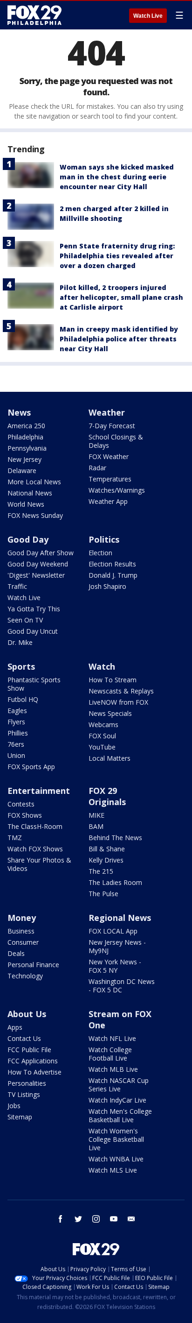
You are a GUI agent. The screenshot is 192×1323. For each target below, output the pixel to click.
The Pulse (103, 893)
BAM (96, 826)
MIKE (96, 815)
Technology (25, 975)
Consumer (23, 942)
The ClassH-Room (34, 826)
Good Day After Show (40, 552)
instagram (96, 1218)
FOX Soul (102, 735)
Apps (14, 1027)
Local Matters (109, 758)
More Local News (34, 481)
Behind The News (115, 837)
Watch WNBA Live (116, 1158)
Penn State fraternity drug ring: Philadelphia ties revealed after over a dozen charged (117, 255)
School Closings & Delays (116, 441)
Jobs (14, 1105)
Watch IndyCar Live (117, 1100)
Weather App (108, 501)
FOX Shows (24, 815)
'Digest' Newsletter (36, 575)
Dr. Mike (20, 642)
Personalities (26, 1083)
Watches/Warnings (117, 490)
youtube (113, 1218)
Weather (107, 412)
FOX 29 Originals (107, 796)
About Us (26, 1013)
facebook (60, 1218)
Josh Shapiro (107, 586)
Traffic (17, 586)
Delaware (21, 470)
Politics (104, 539)
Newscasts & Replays (121, 690)
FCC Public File (29, 1049)
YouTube (102, 747)
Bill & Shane (107, 848)
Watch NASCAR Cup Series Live (119, 1084)
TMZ (14, 837)
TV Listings (23, 1094)
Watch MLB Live (113, 1069)
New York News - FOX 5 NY (115, 966)
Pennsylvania (27, 448)
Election (100, 552)
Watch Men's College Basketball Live (120, 1115)
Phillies (17, 733)
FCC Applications (32, 1060)
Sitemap (19, 1116)
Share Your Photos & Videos (39, 864)
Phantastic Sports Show (34, 684)
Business (20, 931)
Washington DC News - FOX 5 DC (122, 985)
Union (16, 755)
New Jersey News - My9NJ (117, 946)
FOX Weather (109, 456)
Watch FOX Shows (35, 848)
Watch (102, 666)
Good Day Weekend (37, 563)
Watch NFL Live (112, 1038)
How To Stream (113, 679)
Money (21, 917)
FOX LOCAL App (113, 931)
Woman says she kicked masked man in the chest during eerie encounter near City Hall (117, 177)
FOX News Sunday (35, 515)
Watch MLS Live (113, 1170)
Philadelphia (25, 436)
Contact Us (24, 1038)
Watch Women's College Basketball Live (116, 1139)
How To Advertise (34, 1072)
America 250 (26, 425)
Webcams (103, 724)
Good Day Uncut (32, 631)
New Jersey (24, 459)
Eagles (17, 710)
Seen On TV (25, 620)
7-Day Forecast (112, 425)
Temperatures (110, 478)
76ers (15, 744)
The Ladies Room (115, 882)
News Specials (110, 713)
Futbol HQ (22, 699)
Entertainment (38, 790)
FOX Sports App (31, 766)
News (19, 412)
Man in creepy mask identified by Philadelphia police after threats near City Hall (119, 339)
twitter (78, 1218)
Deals (16, 953)
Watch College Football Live (110, 1053)
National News (29, 492)
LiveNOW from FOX (118, 702)
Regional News (120, 917)
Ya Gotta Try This (33, 608)
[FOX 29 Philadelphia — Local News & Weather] (34, 15)
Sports (21, 666)
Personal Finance (33, 964)
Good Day (27, 539)
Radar (97, 467)
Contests (20, 803)
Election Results (112, 563)
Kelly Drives (106, 860)
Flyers (16, 721)
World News (25, 504)
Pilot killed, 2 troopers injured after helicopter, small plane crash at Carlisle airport (121, 297)
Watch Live (148, 16)
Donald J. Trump (113, 575)
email (131, 1218)
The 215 (101, 871)
